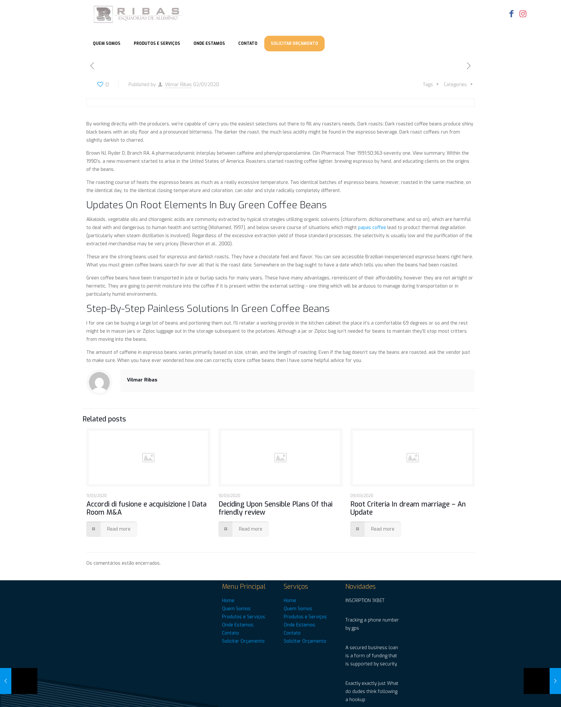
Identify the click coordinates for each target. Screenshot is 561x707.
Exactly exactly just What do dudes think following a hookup (371, 691)
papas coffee (372, 228)
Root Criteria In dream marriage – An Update (408, 508)
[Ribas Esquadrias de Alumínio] (138, 14)
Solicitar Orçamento (243, 641)
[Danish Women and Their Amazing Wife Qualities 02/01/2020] (18, 681)
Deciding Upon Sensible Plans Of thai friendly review (275, 508)
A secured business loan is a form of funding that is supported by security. (371, 656)
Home (228, 601)
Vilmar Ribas (178, 85)
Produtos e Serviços (243, 617)
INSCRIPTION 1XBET (364, 601)
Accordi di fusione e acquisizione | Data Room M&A (146, 508)
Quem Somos (236, 609)
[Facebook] (511, 13)
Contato (230, 633)
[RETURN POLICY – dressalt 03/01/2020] (542, 681)
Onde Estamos (238, 625)
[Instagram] (523, 13)
